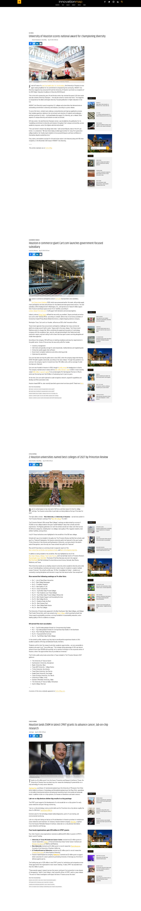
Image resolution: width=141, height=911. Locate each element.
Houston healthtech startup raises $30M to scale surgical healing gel (103, 125)
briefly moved (63, 367)
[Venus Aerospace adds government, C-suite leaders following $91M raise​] (91, 183)
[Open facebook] (105, 1)
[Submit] (122, 2)
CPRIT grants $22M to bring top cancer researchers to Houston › (41, 882)
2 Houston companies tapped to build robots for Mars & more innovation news (103, 173)
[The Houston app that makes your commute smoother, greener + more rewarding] (91, 868)
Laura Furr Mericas (33, 250)
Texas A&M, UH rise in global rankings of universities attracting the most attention (103, 319)
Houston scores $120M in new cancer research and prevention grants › (42, 880)
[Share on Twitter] (34, 43)
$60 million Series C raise (62, 370)
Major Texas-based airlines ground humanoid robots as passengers (103, 539)
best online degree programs (69, 550)
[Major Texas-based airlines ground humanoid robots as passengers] (91, 539)
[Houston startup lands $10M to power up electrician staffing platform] (91, 163)
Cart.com (58, 299)
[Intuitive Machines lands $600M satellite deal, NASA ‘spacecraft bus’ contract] (91, 821)
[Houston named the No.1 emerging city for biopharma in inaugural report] (91, 529)
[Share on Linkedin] (37, 43)
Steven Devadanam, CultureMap (39, 39)
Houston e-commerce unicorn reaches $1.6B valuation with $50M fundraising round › (45, 398)
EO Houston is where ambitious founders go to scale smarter (103, 387)
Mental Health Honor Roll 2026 (37, 558)
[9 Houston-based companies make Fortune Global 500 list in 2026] (91, 550)
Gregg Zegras (42, 314)
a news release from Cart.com (37, 311)
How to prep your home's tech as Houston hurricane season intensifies (103, 879)
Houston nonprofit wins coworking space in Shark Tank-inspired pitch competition (103, 801)
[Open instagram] (113, 1)
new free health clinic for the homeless (53, 85)
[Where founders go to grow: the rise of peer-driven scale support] (91, 377)
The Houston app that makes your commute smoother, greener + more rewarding (103, 869)
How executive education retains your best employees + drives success (103, 398)
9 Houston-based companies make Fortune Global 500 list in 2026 (103, 549)
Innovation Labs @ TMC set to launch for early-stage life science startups (103, 811)
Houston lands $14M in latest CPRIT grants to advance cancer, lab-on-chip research (68, 726)
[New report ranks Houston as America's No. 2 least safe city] (91, 105)
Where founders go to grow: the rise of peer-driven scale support (103, 376)
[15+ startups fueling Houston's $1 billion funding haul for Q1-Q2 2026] (91, 115)
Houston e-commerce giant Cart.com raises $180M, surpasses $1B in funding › (44, 396)
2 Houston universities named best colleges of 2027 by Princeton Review (68, 457)
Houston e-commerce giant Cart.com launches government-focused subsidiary (66, 245)
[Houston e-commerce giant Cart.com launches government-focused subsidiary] (56, 278)
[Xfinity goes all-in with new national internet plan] (91, 858)
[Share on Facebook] (30, 43)
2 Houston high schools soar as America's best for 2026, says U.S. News (103, 330)
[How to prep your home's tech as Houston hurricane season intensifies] (91, 878)
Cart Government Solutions (39, 302)
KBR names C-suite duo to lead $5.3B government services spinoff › (42, 389)
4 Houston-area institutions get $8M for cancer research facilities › (42, 884)
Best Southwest (33, 560)
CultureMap (48, 148)
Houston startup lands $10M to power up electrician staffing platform (102, 163)
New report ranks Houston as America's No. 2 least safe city (102, 105)
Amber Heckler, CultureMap (35, 460)
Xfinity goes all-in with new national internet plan (102, 858)
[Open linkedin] (118, 1)
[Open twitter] (109, 1)
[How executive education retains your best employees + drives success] (91, 397)
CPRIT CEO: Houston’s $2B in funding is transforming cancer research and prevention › (45, 887)
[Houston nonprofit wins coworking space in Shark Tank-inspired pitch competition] (91, 800)
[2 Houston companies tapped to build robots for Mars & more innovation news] (91, 173)
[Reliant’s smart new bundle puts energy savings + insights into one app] (91, 607)
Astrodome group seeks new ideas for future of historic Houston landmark (103, 340)
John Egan (31, 732)
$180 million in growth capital (41, 372)
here (82, 383)
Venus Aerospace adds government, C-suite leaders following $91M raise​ (102, 184)
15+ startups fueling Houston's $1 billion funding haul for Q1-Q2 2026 (103, 115)
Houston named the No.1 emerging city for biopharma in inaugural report (103, 530)
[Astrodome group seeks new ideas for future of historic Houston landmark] (91, 339)
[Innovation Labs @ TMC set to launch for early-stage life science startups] (91, 811)
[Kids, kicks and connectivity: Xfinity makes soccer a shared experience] (91, 587)
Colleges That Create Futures (48, 556)
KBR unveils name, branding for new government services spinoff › (42, 391)
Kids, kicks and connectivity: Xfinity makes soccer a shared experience (103, 587)
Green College (61, 613)
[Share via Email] (40, 43)
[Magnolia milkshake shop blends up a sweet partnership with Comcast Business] (91, 597)
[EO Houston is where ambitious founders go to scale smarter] (91, 387)
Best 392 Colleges (56, 519)
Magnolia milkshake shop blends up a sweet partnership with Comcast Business (103, 598)
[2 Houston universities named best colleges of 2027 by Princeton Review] (56, 488)
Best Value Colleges (34, 556)
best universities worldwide (36, 550)
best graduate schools (51, 550)
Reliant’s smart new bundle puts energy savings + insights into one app (103, 606)
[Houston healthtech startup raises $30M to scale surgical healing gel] (91, 125)
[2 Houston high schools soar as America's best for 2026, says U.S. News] (91, 329)
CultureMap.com (60, 691)
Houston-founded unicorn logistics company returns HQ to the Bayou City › (43, 393)
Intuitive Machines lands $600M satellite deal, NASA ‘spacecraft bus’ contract (103, 821)
